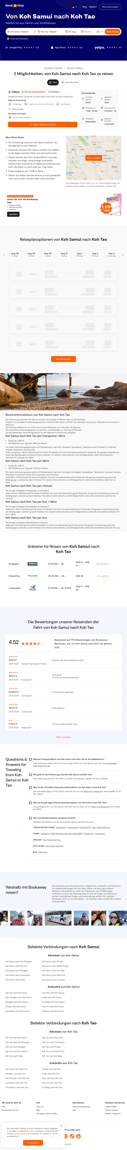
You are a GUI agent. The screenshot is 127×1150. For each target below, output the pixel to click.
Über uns (40, 1107)
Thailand (58, 68)
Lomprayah (109, 124)
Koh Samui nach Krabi (15, 979)
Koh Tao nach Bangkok (16, 1047)
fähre (8, 482)
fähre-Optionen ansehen (44, 124)
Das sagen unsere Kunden (46, 1113)
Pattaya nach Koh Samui (53, 1011)
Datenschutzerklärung (81, 1107)
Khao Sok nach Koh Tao (52, 1078)
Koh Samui (49, 68)
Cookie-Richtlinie (20, 1133)
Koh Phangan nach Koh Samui (19, 997)
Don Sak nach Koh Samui (53, 993)
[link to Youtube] (78, 1136)
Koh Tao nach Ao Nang (52, 1056)
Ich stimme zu (33, 1142)
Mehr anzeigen (63, 737)
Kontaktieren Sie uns (10, 1110)
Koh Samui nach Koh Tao (16, 966)
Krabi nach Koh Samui (52, 997)
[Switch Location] (34, 31)
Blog (38, 1110)
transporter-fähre (25, 457)
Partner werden (111, 1110)
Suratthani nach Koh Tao (16, 1083)
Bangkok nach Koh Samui (17, 1002)
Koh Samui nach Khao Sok (53, 975)
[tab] (53, 82)
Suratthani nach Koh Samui (18, 1011)
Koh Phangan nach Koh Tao (18, 1078)
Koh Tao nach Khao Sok (52, 1037)
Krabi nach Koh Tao (50, 1073)
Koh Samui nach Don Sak (53, 970)
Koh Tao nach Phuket (51, 1047)
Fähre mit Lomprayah (93, 791)
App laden (13, 214)
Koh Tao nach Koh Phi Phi (53, 1051)
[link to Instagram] (65, 1136)
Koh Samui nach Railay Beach (55, 966)
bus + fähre (11, 514)
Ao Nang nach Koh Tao (52, 1087)
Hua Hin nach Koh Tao (52, 1083)
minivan (9, 498)
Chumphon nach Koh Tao (17, 1087)
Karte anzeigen (93, 158)
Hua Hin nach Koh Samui (53, 1006)
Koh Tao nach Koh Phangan (18, 1042)
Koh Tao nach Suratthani (16, 1051)
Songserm (14, 563)
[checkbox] (8, 39)
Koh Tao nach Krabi (14, 1056)
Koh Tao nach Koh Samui (16, 993)
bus (118, 527)
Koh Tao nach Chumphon (53, 1042)
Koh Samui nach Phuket (52, 961)
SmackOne (14, 576)
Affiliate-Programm (112, 1113)
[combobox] (19, 31)
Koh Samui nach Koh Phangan (19, 961)
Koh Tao (70, 68)
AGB (74, 1110)
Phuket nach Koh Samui (16, 1006)
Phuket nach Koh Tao (51, 1069)
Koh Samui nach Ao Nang (53, 979)
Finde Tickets (112, 31)
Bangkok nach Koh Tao (16, 1073)
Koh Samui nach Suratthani (18, 975)
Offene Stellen (111, 1107)
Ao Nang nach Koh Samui (53, 1002)
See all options (63, 359)
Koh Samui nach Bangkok (17, 970)
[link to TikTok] (72, 1136)
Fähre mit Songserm (101, 806)
